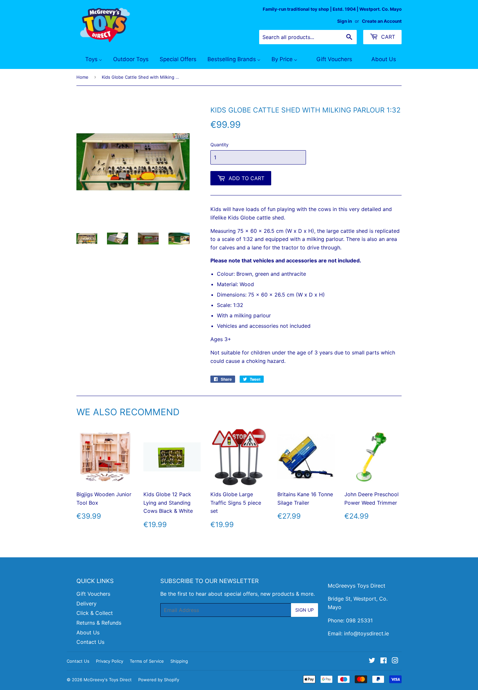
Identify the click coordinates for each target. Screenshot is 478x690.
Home (82, 77)
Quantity (219, 144)
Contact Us (90, 642)
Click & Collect (94, 613)
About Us (88, 632)
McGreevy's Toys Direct (108, 679)
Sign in (344, 21)
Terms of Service (147, 661)
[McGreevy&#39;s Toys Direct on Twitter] (372, 661)
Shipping (179, 661)
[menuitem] (90, 59)
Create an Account (382, 21)
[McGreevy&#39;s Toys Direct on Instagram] (395, 661)
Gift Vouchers (93, 593)
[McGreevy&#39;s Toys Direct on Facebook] (383, 661)
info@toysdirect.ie (366, 633)
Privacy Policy (109, 661)
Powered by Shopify (158, 679)
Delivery (86, 603)
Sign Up (304, 610)
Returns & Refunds (98, 622)
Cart (387, 36)
